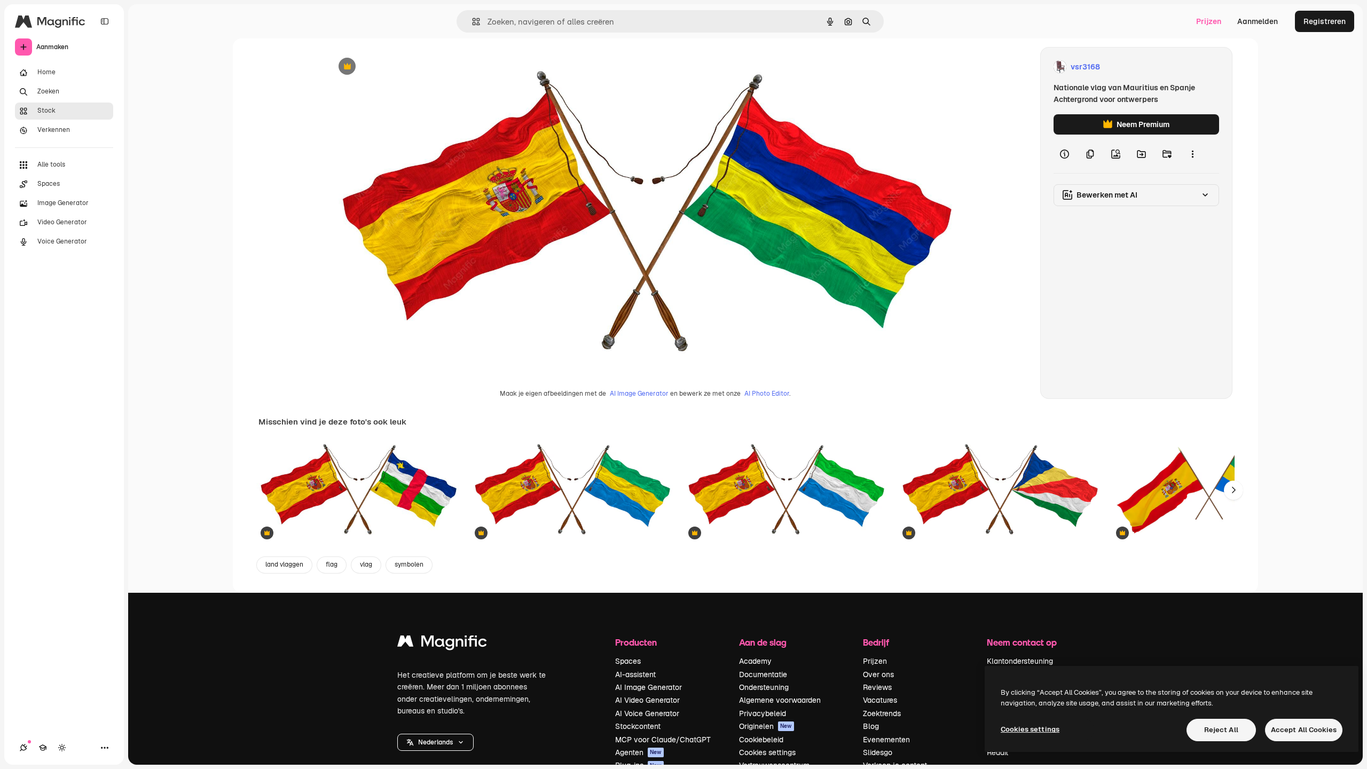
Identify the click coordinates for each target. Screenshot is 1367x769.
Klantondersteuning (1020, 661)
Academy (755, 661)
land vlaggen (284, 564)
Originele (398, 67)
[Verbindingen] (23, 747)
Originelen (765, 726)
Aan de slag (763, 642)
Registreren (1324, 21)
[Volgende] (1233, 490)
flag (331, 564)
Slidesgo (877, 752)
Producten (636, 642)
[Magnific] (442, 643)
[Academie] (42, 747)
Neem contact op (1022, 642)
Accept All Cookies (1304, 729)
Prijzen (1208, 21)
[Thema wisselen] (61, 747)
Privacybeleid (762, 713)
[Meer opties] (1192, 153)
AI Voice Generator (647, 713)
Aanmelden (1257, 21)
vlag (366, 564)
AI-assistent (635, 674)
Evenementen (886, 739)
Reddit (997, 752)
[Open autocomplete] (471, 22)
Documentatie (763, 674)
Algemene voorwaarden (780, 700)
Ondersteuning (764, 687)
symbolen (409, 564)
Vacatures (880, 700)
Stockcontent (638, 726)
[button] (435, 742)
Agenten (638, 752)
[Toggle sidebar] (104, 21)
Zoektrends (882, 713)
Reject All (1221, 729)
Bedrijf (876, 642)
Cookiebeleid (761, 739)
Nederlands (435, 742)
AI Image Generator (639, 393)
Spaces (628, 661)
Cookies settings (767, 752)
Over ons (878, 674)
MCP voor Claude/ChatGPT (663, 739)
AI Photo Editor (766, 393)
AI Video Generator (647, 700)
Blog (871, 726)
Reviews (877, 687)
